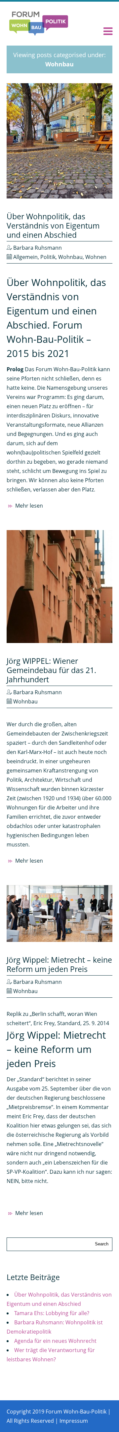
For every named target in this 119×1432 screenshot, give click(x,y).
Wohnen (95, 257)
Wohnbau (70, 257)
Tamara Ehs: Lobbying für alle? (51, 1313)
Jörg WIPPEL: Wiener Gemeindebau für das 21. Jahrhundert (51, 670)
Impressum (74, 1420)
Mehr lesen (28, 505)
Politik (48, 257)
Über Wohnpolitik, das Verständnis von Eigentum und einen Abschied (53, 225)
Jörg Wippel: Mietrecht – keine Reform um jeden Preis (59, 964)
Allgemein (25, 257)
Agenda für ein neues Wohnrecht (55, 1340)
